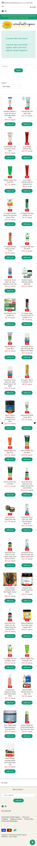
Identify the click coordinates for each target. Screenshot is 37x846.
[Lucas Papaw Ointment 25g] (27, 138)
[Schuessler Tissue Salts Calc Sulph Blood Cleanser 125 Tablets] (10, 371)
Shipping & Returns (16, 819)
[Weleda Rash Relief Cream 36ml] (27, 406)
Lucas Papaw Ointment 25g (27, 148)
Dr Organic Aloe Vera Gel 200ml (27, 248)
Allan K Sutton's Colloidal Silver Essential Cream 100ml (10, 418)
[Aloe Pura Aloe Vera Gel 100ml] (10, 473)
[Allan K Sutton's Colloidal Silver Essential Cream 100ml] (10, 406)
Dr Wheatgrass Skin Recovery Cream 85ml (10, 149)
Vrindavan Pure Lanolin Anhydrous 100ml (27, 590)
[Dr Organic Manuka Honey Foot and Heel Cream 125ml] (10, 205)
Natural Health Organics (19, 835)
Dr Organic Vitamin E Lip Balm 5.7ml (27, 381)
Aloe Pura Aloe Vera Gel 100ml (10, 483)
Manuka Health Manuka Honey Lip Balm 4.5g (27, 692)
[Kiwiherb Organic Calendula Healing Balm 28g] (27, 271)
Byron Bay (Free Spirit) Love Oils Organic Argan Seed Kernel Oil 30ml (10, 555)
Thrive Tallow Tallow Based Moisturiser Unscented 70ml (10, 727)
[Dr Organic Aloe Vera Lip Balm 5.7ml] (27, 205)
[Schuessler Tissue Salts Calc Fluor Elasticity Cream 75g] (10, 271)
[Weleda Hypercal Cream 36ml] (10, 338)
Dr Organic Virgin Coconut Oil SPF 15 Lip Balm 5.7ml (27, 315)
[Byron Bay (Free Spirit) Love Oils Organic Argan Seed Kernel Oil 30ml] (10, 544)
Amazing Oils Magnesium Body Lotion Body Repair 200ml (10, 693)
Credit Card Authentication (9, 821)
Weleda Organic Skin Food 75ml (10, 181)
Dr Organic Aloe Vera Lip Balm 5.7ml (27, 214)
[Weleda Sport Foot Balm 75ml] (10, 442)
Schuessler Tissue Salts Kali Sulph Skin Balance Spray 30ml (27, 554)
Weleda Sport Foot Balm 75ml (10, 451)
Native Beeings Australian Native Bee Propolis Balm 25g (10, 761)
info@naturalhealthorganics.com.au (15, 3)
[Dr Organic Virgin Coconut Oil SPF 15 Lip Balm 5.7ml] (27, 304)
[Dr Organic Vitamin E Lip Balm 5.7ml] (27, 371)
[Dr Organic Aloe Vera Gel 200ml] (27, 238)
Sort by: (3, 83)
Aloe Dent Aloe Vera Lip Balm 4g (10, 314)
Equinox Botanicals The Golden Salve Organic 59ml (27, 625)
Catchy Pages (13, 836)
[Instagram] (5, 11)
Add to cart (10, 124)
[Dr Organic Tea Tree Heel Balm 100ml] (10, 650)
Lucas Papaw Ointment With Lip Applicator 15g (27, 182)
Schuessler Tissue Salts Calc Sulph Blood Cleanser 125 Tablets (10, 383)
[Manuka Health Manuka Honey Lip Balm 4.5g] (27, 681)
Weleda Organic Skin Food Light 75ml (27, 659)
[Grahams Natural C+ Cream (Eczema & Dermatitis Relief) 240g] (10, 103)
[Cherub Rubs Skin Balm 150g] (27, 103)
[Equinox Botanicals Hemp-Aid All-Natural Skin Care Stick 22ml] (27, 716)
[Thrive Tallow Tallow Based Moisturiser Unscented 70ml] (10, 716)
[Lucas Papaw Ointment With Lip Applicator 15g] (27, 171)
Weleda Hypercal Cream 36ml (10, 347)
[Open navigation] (2, 2)
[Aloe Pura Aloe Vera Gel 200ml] (27, 442)
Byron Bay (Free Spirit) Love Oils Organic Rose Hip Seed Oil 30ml (10, 626)
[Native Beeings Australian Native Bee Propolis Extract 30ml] (10, 579)
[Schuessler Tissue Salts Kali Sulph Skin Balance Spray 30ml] (27, 544)
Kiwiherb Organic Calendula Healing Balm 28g (27, 282)
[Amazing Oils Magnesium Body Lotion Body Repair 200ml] (10, 681)
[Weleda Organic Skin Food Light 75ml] (27, 650)
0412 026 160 (6, 811)
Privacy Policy (28, 819)
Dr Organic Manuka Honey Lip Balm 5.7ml (10, 249)
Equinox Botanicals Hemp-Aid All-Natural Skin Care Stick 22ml (27, 727)
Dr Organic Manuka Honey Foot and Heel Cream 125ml (10, 215)
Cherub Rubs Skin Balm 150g (27, 112)
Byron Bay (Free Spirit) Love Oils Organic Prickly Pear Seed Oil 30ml (27, 485)
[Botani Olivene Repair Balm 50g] (10, 508)
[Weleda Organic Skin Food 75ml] (10, 171)
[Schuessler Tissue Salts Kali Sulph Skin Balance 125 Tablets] (27, 338)
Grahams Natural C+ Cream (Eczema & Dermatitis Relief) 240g (10, 114)
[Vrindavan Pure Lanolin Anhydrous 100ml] (27, 579)
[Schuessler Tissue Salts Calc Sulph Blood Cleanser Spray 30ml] (27, 508)
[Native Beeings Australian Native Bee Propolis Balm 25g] (10, 750)
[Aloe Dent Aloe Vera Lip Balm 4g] (10, 304)
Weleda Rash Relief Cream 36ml (27, 416)
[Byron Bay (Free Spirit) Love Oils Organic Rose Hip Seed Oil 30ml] (10, 614)
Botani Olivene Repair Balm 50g (10, 518)
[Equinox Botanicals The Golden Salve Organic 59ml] (27, 614)
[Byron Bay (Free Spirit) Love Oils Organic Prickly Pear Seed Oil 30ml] (27, 473)
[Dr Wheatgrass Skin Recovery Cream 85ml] (10, 138)
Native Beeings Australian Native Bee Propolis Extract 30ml (10, 591)
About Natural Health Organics (10, 817)
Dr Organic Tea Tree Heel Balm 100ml (10, 659)
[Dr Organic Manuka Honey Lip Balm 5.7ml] (10, 238)
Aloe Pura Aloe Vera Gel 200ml (27, 451)
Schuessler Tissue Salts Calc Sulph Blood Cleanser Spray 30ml (27, 520)
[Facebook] (3, 11)
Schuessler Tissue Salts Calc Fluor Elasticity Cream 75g (10, 282)
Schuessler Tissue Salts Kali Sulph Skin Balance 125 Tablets (27, 348)
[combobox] (18, 66)
